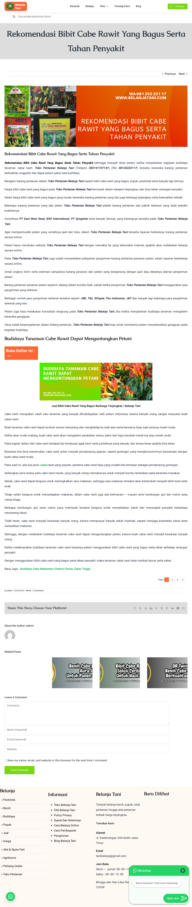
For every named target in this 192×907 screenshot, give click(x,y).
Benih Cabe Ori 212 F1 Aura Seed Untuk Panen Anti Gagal (72, 665)
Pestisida (9, 800)
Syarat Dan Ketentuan (67, 820)
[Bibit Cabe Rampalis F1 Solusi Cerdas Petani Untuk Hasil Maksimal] (120, 672)
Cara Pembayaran (65, 830)
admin (9, 590)
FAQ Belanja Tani (64, 810)
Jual (6, 833)
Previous (170, 74)
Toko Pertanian (12, 874)
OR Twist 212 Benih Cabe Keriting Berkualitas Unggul (167, 665)
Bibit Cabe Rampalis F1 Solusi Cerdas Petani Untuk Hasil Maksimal (120, 663)
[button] (10, 896)
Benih (28, 590)
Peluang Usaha (12, 866)
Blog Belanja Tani (65, 841)
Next (182, 74)
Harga (7, 841)
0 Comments (38, 590)
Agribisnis (9, 858)
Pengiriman (61, 836)
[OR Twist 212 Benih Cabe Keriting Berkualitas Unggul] (167, 672)
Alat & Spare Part (14, 850)
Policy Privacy (63, 815)
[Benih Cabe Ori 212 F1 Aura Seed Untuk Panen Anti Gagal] (72, 672)
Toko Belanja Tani (65, 805)
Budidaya (9, 816)
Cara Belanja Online (66, 825)
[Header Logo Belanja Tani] (15, 3)
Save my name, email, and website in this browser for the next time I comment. (58, 760)
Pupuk (7, 825)
